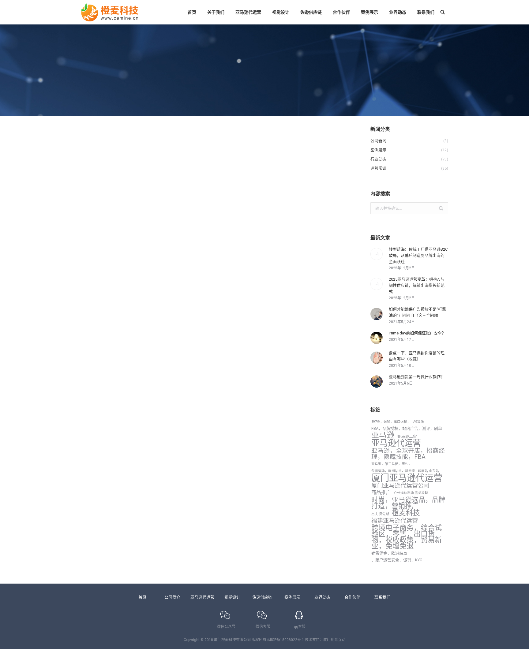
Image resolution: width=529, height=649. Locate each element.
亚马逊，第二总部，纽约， (391, 464)
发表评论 (176, 405)
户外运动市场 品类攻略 (411, 493)
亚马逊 (382, 435)
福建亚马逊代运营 (394, 521)
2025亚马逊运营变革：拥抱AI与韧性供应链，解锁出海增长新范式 (417, 285)
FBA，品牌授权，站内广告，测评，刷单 (406, 428)
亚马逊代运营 (396, 443)
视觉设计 (232, 597)
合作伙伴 (352, 597)
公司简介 (172, 597)
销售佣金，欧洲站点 (389, 553)
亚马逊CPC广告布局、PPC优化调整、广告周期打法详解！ (167, 393)
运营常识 (95, 405)
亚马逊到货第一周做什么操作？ (417, 376)
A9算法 (418, 422)
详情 (92, 437)
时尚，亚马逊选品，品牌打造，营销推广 (408, 503)
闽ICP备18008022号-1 (285, 640)
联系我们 (382, 597)
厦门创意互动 (334, 640)
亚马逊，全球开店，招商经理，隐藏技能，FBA (408, 454)
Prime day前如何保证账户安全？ (417, 333)
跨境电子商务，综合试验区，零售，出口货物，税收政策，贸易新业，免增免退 (406, 537)
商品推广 (381, 492)
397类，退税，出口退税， (391, 422)
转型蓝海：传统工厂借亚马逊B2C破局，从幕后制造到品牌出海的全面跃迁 (418, 255)
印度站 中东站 (428, 471)
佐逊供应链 (262, 597)
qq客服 (300, 627)
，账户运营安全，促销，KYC (396, 560)
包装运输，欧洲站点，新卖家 (393, 471)
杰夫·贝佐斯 (380, 514)
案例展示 (292, 597)
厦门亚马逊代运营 (406, 478)
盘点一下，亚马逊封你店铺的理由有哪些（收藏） (417, 356)
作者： (120, 405)
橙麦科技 (406, 513)
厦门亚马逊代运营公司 (400, 486)
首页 (142, 597)
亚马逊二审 (407, 436)
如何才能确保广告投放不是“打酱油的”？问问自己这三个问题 (417, 312)
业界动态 (322, 597)
